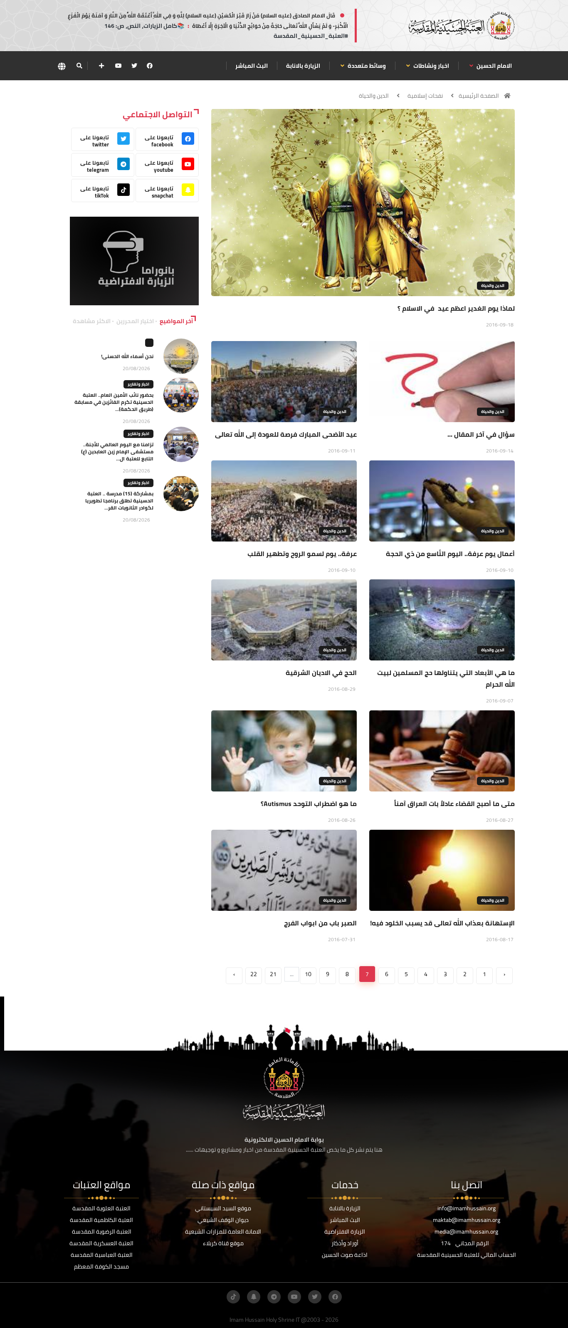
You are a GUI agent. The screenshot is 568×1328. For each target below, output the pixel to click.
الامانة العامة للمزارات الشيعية (223, 1231)
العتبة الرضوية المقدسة (101, 1231)
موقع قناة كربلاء (223, 1243)
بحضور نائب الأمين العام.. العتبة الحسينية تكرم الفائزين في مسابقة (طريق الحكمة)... (113, 402)
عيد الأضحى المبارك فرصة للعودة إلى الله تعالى (286, 434)
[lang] (61, 66)
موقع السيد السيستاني (223, 1208)
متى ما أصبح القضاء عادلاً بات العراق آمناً (454, 803)
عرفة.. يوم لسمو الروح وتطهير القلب (302, 553)
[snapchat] (253, 1296)
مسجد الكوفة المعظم (101, 1266)
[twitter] (134, 65)
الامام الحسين (493, 65)
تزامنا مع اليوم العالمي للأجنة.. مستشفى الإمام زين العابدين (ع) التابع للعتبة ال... (117, 451)
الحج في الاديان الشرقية (321, 672)
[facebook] (150, 65)
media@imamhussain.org (466, 1231)
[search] (79, 66)
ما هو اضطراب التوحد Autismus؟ (309, 803)
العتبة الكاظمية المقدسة (101, 1219)
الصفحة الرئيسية (479, 95)
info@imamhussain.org (466, 1208)
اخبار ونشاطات (430, 65)
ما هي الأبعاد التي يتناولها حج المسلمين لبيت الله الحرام (446, 678)
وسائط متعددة (366, 65)
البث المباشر (251, 65)
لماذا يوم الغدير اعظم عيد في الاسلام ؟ (456, 308)
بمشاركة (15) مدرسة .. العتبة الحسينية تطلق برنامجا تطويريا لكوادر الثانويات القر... (119, 500)
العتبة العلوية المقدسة (101, 1208)
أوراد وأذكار (344, 1243)
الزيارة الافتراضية (344, 1231)
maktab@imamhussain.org (466, 1219)
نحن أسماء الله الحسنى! (127, 356)
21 (273, 974)
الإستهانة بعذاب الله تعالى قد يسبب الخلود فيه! (442, 923)
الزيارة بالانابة (303, 65)
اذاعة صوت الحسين (345, 1254)
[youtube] (118, 65)
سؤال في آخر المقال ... (481, 434)
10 (308, 974)
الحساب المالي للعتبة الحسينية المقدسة (466, 1254)
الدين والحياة (374, 95)
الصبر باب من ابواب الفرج (320, 923)
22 (253, 974)
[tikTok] (233, 1296)
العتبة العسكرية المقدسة (101, 1243)
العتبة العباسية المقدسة (102, 1254)
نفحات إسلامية (425, 95)
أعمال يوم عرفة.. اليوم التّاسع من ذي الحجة (450, 553)
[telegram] (274, 1296)
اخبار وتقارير (138, 384)
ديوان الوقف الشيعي (223, 1219)
